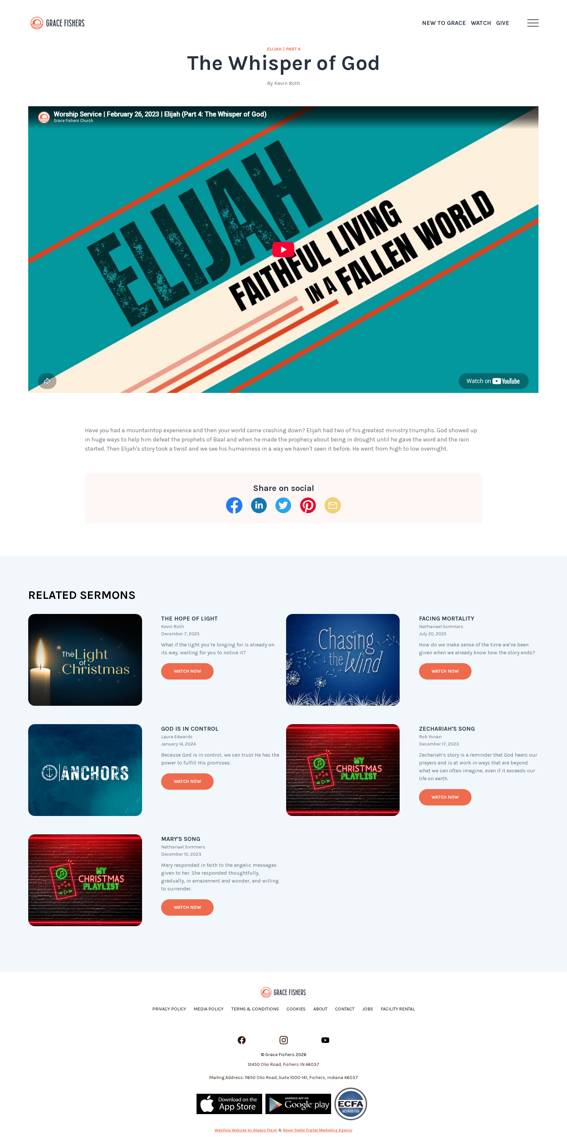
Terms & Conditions (255, 1009)
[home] (57, 23)
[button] (533, 23)
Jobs (367, 1009)
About (320, 1009)
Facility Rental (398, 1009)
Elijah (274, 49)
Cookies (295, 1009)
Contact (344, 1009)
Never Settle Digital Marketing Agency (317, 1130)
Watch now (187, 671)
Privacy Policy (169, 1009)
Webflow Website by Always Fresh (246, 1130)
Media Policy (208, 1009)
